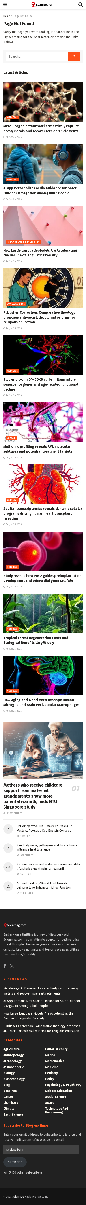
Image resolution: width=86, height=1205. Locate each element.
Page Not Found (23, 16)
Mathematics (54, 1061)
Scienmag (18, 1196)
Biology (12, 567)
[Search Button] (80, 4)
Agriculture (11, 1049)
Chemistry (10, 1103)
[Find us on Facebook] (4, 966)
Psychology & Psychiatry (23, 242)
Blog (6, 1085)
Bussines (10, 1091)
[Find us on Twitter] (12, 966)
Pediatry (51, 1073)
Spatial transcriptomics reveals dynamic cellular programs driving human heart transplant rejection (42, 514)
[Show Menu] (5, 4)
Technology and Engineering (56, 1110)
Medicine (12, 117)
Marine (50, 1055)
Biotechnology (14, 1079)
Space (49, 1103)
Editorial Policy (56, 1049)
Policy (49, 1079)
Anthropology (13, 1055)
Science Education (58, 1091)
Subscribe (15, 1162)
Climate (8, 1109)
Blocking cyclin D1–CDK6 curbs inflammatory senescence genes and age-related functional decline (40, 384)
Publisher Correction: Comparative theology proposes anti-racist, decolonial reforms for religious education (39, 317)
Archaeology (12, 1061)
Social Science (16, 304)
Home (6, 16)
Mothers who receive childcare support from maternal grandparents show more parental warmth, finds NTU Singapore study (32, 796)
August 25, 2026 (13, 137)
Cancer (11, 438)
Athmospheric (13, 1067)
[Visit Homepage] (43, 4)
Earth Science (13, 1115)
